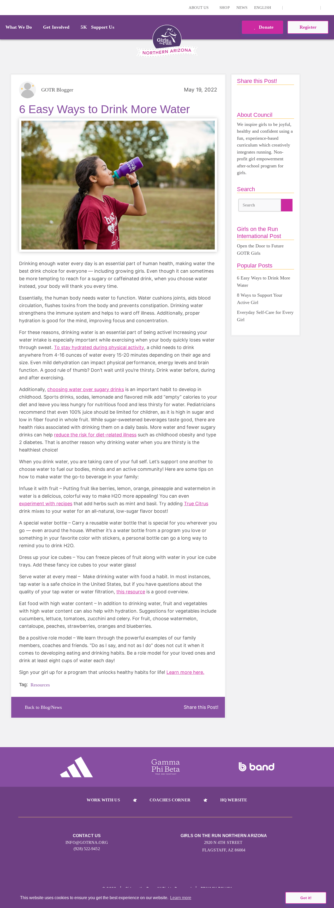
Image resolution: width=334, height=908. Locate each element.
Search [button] (249, 205)
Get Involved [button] (56, 27)
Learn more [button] (180, 897)
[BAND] (256, 767)
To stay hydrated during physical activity (99, 347)
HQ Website (233, 800)
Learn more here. (185, 672)
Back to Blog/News (43, 707)
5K (84, 27)
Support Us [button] (102, 27)
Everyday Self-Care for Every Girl (265, 316)
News (241, 7)
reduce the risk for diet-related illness (95, 434)
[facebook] (313, 7)
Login (5, 7)
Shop (224, 7)
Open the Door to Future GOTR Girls (260, 249)
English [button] (263, 7)
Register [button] (308, 27)
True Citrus (196, 503)
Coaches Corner (170, 800)
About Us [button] (199, 7)
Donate (265, 27)
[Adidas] (76, 767)
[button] (327, 7)
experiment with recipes (45, 503)
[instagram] (289, 7)
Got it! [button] (306, 898)
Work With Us (103, 800)
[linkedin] (297, 7)
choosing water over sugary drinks (85, 389)
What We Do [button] (18, 27)
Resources (40, 684)
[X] (305, 7)
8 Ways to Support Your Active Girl (259, 298)
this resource (130, 591)
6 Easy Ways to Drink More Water (263, 281)
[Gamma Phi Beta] (165, 767)
